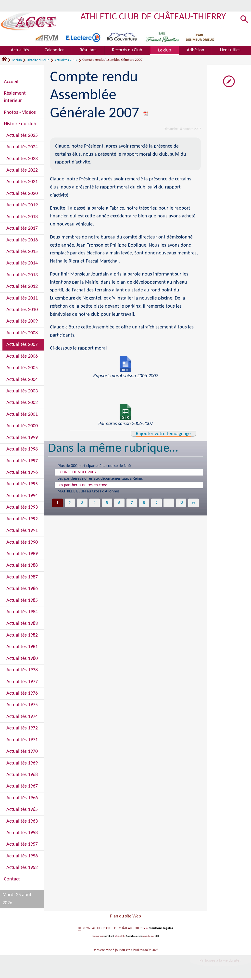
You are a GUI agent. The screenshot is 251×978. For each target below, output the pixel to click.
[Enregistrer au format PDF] (146, 113)
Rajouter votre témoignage (163, 433)
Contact (12, 879)
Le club (17, 60)
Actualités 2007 (65, 60)
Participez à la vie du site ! (220, 961)
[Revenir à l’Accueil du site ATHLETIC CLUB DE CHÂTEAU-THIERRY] (28, 21)
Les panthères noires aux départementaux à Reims (100, 478)
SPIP (157, 936)
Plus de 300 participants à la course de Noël (95, 466)
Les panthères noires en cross (83, 485)
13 (181, 503)
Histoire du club (38, 60)
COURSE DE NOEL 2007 (77, 472)
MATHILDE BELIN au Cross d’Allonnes (89, 491)
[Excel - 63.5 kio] (125, 411)
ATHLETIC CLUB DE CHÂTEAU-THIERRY (153, 17)
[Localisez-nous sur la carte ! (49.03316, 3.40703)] (229, 81)
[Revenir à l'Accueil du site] (6, 59)
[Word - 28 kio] (125, 364)
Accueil (11, 81)
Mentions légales (161, 928)
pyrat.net (109, 936)
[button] (244, 19)
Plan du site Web (125, 916)
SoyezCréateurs (134, 936)
